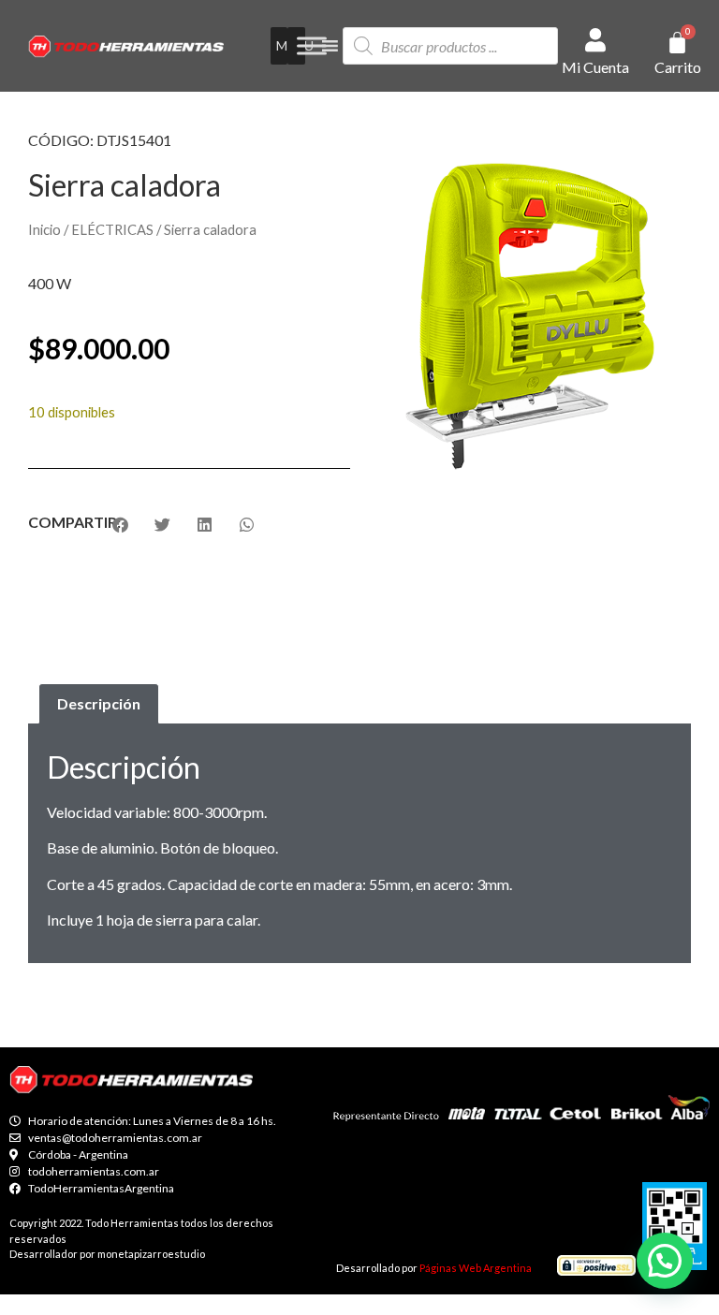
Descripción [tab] (98, 703)
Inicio (44, 229)
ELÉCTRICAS (112, 229)
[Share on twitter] (162, 525)
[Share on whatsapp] (247, 525)
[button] (665, 1261)
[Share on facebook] (120, 525)
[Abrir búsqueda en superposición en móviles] (450, 46)
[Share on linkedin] (204, 525)
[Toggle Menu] (312, 46)
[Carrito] (677, 43)
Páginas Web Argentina (475, 1268)
